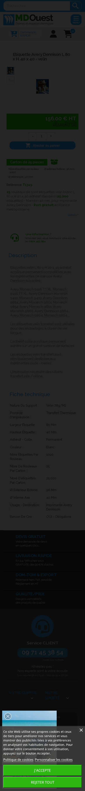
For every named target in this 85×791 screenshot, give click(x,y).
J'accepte (42, 770)
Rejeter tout (42, 782)
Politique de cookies (18, 759)
